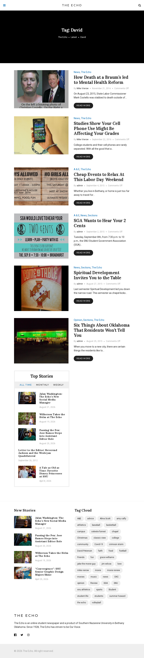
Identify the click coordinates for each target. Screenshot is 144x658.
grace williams (107, 557)
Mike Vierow (83, 88)
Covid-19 (98, 544)
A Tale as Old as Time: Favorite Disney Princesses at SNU (50, 472)
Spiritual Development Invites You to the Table (97, 275)
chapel (115, 531)
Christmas (82, 538)
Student (112, 589)
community (82, 544)
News (77, 72)
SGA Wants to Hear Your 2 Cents (100, 223)
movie (98, 570)
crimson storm (116, 544)
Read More (83, 105)
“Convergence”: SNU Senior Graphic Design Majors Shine (49, 571)
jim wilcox (106, 564)
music (94, 577)
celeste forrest (98, 531)
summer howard (117, 596)
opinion (80, 583)
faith (100, 551)
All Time (26, 384)
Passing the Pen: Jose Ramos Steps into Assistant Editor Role (50, 434)
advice (90, 518)
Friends (80, 557)
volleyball (96, 602)
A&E (79, 518)
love (119, 564)
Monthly (42, 384)
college (115, 538)
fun (92, 557)
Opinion (78, 320)
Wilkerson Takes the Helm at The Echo (52, 416)
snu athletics (83, 589)
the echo (81, 602)
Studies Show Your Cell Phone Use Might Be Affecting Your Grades (97, 128)
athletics (81, 525)
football (122, 551)
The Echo (72, 5)
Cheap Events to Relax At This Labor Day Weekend (99, 177)
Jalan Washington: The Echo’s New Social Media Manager (50, 398)
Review (93, 583)
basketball (111, 525)
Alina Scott (105, 518)
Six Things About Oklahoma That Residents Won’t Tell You (102, 330)
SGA (106, 583)
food (111, 551)
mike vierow (83, 570)
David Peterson (84, 551)
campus (81, 531)
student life (82, 596)
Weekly (58, 384)
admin (80, 185)
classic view (100, 538)
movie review (113, 570)
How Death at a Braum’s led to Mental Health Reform (101, 80)
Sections (92, 215)
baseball (96, 525)
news (105, 577)
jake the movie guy (86, 564)
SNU (116, 583)
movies (80, 577)
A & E (77, 169)
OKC (116, 577)
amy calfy (121, 518)
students (98, 596)
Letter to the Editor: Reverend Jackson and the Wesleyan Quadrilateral (37, 453)
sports (99, 589)
